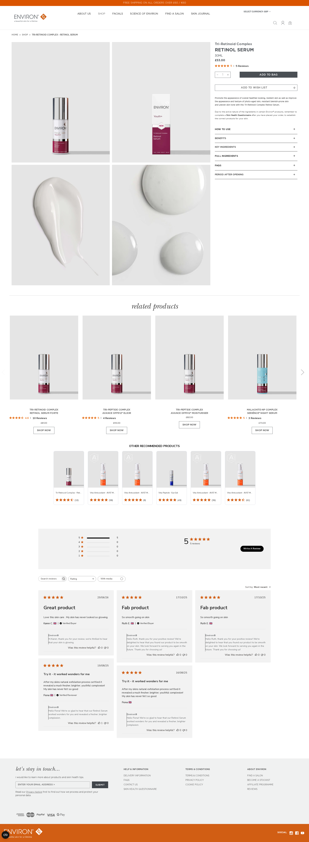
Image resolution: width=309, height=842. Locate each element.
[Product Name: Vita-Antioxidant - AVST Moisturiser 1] (240, 478)
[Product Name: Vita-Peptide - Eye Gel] (171, 478)
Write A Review (252, 548)
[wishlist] (72, 321)
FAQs (126, 780)
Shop (101, 14)
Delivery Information (137, 776)
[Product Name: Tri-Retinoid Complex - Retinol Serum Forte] (69, 478)
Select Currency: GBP (256, 11)
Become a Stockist (258, 780)
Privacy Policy (194, 780)
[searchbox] (49, 578)
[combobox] (82, 579)
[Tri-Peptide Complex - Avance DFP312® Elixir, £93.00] (117, 361)
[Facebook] (297, 833)
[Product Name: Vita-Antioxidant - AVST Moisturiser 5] (137, 478)
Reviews (252, 789)
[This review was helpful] (99, 648)
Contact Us (131, 785)
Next (302, 372)
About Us (84, 14)
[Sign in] (282, 23)
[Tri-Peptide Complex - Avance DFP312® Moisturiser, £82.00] (189, 361)
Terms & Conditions (197, 776)
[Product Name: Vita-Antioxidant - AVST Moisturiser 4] (206, 478)
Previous (3, 372)
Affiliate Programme (260, 785)
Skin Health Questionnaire (140, 789)
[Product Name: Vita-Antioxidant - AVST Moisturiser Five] (103, 478)
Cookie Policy (194, 785)
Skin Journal (200, 14)
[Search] (275, 23)
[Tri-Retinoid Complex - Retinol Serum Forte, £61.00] (44, 361)
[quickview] (72, 330)
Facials (117, 14)
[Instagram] (291, 833)
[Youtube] (302, 833)
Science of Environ (144, 14)
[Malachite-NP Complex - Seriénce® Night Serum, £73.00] (262, 361)
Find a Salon (174, 14)
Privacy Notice (34, 792)
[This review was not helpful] (105, 648)
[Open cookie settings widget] (5, 835)
